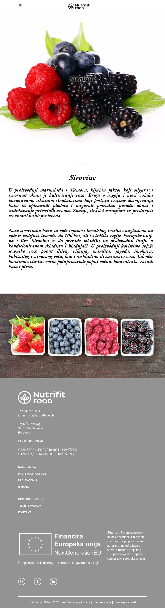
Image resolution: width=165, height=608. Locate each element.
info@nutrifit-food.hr (41, 415)
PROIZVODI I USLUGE (32, 473)
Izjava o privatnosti (124, 602)
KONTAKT (24, 512)
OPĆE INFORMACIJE (31, 499)
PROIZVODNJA (27, 480)
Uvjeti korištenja (102, 602)
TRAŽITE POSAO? (29, 505)
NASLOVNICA (27, 467)
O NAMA (23, 487)
